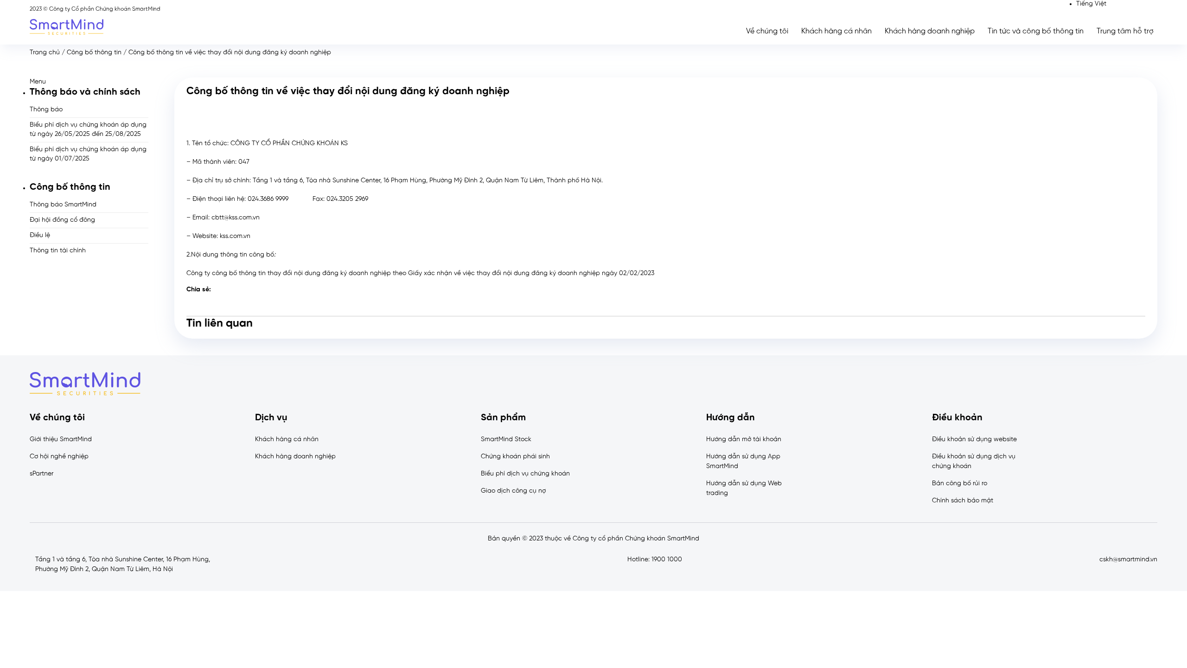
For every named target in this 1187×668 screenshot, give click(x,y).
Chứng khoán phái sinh (515, 456)
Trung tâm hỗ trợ (1125, 31)
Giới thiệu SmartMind (61, 439)
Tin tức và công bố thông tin (1036, 31)
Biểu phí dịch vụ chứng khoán (525, 473)
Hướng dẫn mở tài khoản (743, 439)
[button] (89, 81)
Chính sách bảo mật (962, 500)
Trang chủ (45, 52)
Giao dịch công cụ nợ (513, 491)
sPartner (41, 473)
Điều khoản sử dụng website (974, 439)
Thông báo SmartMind (63, 204)
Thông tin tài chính (58, 250)
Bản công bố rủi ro (959, 483)
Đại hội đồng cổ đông (62, 220)
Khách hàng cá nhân (836, 31)
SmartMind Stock (506, 439)
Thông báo (46, 109)
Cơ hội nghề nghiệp (59, 456)
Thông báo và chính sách (85, 92)
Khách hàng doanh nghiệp (930, 31)
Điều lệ (40, 235)
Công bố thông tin (94, 52)
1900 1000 (666, 559)
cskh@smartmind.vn (1128, 559)
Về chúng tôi (767, 31)
